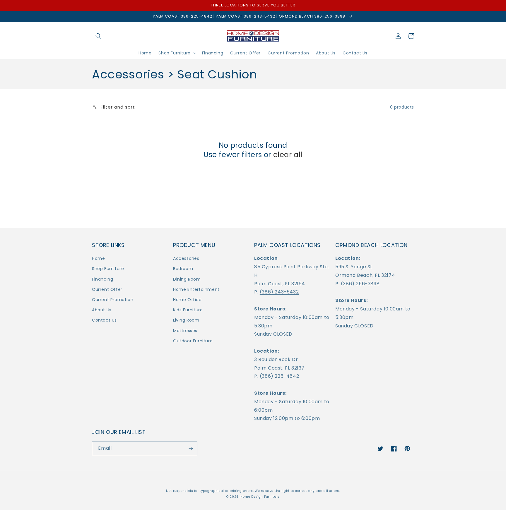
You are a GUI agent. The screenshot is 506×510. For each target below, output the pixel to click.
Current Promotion (112, 300)
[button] (98, 36)
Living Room (186, 320)
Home (98, 258)
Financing (102, 279)
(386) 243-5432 (279, 292)
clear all (287, 154)
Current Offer (107, 289)
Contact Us (104, 320)
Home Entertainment (196, 289)
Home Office (187, 300)
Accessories (186, 258)
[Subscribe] (190, 448)
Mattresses (185, 331)
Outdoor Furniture (193, 341)
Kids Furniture (188, 310)
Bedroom (183, 269)
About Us (102, 310)
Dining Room (187, 279)
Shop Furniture (108, 269)
